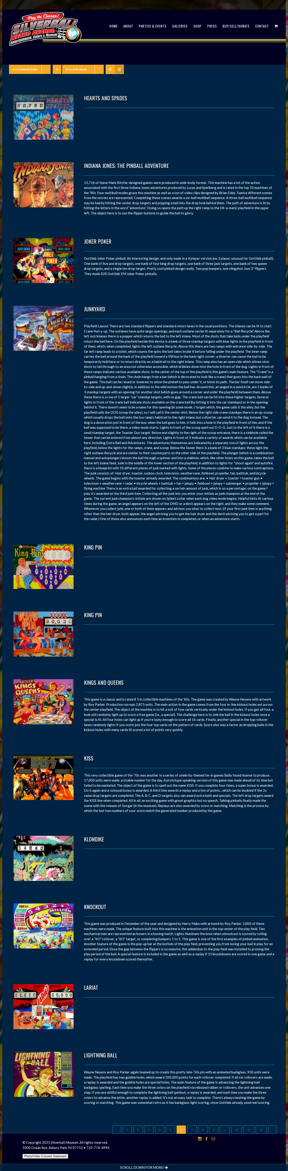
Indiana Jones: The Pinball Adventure (126, 165)
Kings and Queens (104, 682)
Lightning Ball (100, 1055)
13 (261, 1129)
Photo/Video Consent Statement (45, 1156)
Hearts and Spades (105, 98)
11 (236, 1129)
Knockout (95, 907)
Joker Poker (97, 241)
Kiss (88, 758)
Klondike (94, 839)
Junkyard (94, 309)
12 (248, 1129)
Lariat (91, 987)
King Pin (93, 547)
